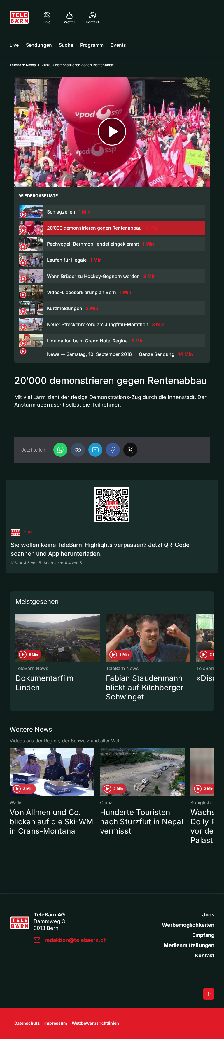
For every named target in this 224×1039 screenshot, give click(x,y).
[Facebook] (113, 450)
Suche (66, 45)
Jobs (208, 915)
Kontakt (204, 955)
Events (118, 45)
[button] (78, 450)
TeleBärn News (23, 65)
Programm (92, 45)
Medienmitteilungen (189, 945)
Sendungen (39, 45)
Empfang (203, 935)
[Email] (95, 450)
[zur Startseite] (19, 18)
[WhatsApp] (60, 450)
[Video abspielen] (112, 132)
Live (14, 45)
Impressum (55, 1023)
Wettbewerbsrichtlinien (95, 1023)
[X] (130, 450)
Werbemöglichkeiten (188, 925)
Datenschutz (27, 1023)
